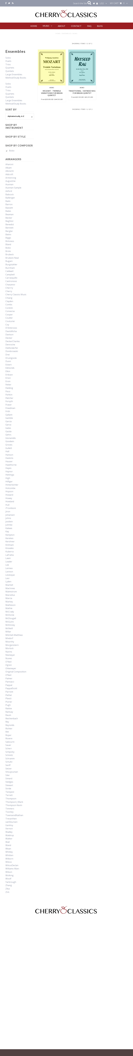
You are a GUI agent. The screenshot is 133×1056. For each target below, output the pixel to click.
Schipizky (9, 751)
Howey (8, 498)
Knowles (9, 548)
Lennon (9, 571)
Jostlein (9, 521)
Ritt (7, 731)
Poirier (8, 701)
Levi (7, 578)
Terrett (9, 795)
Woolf (8, 878)
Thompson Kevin (13, 805)
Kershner (10, 541)
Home (33, 26)
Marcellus (10, 595)
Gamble (9, 418)
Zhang (8, 885)
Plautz (8, 698)
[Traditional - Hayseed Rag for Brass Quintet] (82, 67)
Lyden (8, 581)
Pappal (8, 685)
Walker (8, 838)
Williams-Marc (12, 868)
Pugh (8, 705)
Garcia (8, 421)
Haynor (9, 471)
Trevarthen (11, 818)
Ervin (7, 381)
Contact (76, 26)
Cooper (9, 314)
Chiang (8, 297)
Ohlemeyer (10, 668)
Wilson (8, 872)
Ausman (9, 184)
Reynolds (9, 725)
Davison (9, 334)
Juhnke (8, 524)
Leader (8, 561)
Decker (8, 337)
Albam (8, 167)
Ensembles (66, 33)
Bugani (8, 261)
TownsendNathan (14, 815)
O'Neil (8, 661)
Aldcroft (9, 174)
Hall (7, 451)
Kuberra (9, 551)
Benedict (9, 224)
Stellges (9, 781)
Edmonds (9, 367)
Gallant (8, 414)
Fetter (8, 384)
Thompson (10, 798)
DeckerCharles (12, 341)
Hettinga (9, 474)
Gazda (8, 431)
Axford (8, 191)
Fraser (8, 404)
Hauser (9, 461)
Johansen (10, 514)
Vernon (9, 828)
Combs (8, 304)
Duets (8, 61)
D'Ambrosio (11, 327)
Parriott (9, 691)
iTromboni (10, 508)
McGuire (9, 621)
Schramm (10, 758)
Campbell (10, 274)
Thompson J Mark (14, 802)
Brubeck (9, 254)
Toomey (9, 811)
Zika (7, 888)
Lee (7, 564)
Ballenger (10, 197)
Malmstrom (11, 591)
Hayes (8, 468)
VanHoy (9, 825)
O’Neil (8, 675)
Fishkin (8, 394)
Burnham (10, 267)
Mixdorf (9, 638)
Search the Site (80, 3)
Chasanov (10, 284)
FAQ (89, 26)
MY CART (117, 3)
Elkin (7, 371)
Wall (7, 842)
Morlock (9, 648)
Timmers (9, 808)
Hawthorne (10, 464)
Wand (8, 845)
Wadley (8, 832)
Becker (8, 217)
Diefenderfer (11, 348)
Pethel (8, 695)
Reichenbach (11, 718)
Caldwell (9, 271)
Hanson (9, 454)
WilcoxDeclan (11, 865)
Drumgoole (11, 358)
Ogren (8, 665)
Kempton (9, 534)
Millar (8, 631)
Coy (7, 324)
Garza (8, 424)
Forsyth (9, 401)
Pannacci (9, 681)
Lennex (9, 568)
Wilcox (8, 862)
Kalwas (8, 528)
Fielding (9, 388)
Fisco (7, 391)
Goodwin (9, 441)
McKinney (10, 625)
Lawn (8, 558)
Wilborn (9, 858)
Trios (8, 64)
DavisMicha (11, 331)
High (7, 478)
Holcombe (10, 488)
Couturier (10, 321)
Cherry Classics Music (15, 294)
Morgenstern (12, 645)
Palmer (8, 678)
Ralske (8, 708)
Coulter (9, 317)
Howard (9, 494)
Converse (10, 311)
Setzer (8, 768)
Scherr (8, 748)
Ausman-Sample (13, 187)
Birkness (9, 241)
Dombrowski (11, 351)
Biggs (8, 237)
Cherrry (9, 287)
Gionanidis (10, 438)
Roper (8, 735)
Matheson (10, 605)
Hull (7, 504)
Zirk (7, 892)
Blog (100, 26)
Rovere (8, 738)
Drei (7, 354)
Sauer (8, 745)
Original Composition (15, 671)
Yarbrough (10, 882)
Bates (8, 211)
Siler (7, 775)
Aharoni (9, 164)
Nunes (8, 658)
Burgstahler (11, 264)
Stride (8, 788)
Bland (8, 244)
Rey (7, 721)
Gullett (8, 448)
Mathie (8, 608)
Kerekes (9, 538)
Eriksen (9, 374)
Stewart (9, 785)
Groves (8, 444)
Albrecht (9, 171)
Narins (8, 651)
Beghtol (9, 221)
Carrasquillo (11, 277)
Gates (8, 428)
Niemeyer (10, 655)
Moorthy (9, 641)
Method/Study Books (15, 77)
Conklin (9, 307)
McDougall (10, 618)
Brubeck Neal (12, 257)
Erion (8, 378)
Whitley (9, 851)
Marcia (8, 598)
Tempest (9, 791)
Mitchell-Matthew (14, 635)
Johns (8, 518)
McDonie (9, 614)
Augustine (10, 181)
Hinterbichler (11, 484)
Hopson (9, 491)
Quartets (9, 67)
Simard (8, 778)
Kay (7, 531)
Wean (8, 848)
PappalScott (11, 688)
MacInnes (10, 588)
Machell (9, 584)
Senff (8, 765)
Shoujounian (11, 771)
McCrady (9, 611)
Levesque (10, 574)
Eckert (8, 364)
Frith (7, 411)
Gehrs (8, 434)
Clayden (9, 301)
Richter (8, 728)
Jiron (7, 511)
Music (46, 26)
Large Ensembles (13, 74)
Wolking (9, 875)
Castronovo (11, 281)
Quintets (9, 71)
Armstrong (10, 177)
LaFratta (9, 554)
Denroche (10, 344)
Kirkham (9, 544)
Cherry (8, 291)
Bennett (9, 227)
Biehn (8, 234)
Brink (8, 251)
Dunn (8, 361)
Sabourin (9, 741)
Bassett (9, 207)
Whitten (9, 855)
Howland (9, 501)
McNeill (9, 628)
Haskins (9, 458)
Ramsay (9, 711)
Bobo (11, 150)
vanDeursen (11, 821)
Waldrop (9, 835)
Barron (8, 204)
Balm (7, 201)
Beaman (9, 214)
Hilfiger (9, 481)
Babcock (9, 194)
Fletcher (9, 398)
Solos (8, 57)
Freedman (10, 408)
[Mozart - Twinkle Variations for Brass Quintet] (52, 67)
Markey (9, 601)
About (61, 26)
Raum (8, 715)
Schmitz (9, 755)
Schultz (8, 761)
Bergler (9, 231)
